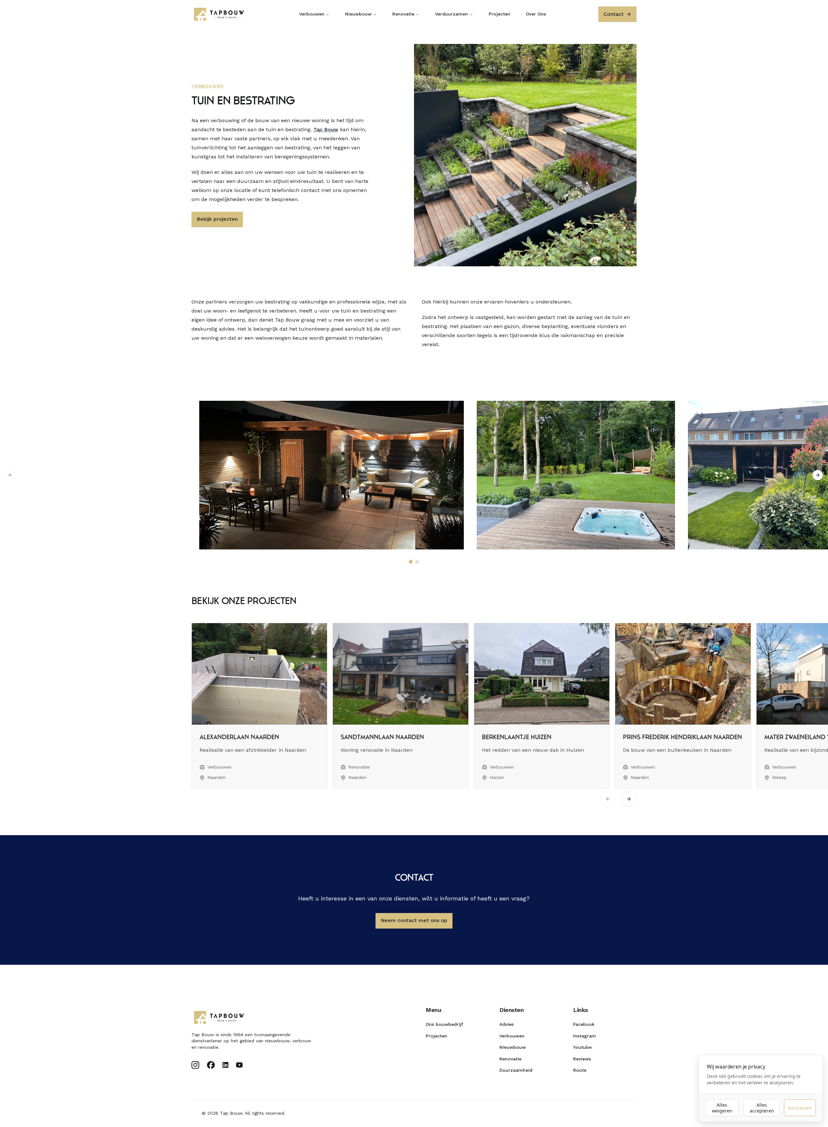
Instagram (584, 1035)
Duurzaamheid (515, 1070)
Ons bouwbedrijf (444, 1024)
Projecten (499, 13)
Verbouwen (311, 13)
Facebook (583, 1024)
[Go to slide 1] (411, 562)
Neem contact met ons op (414, 920)
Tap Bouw (325, 129)
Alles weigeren (722, 1108)
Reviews (582, 1058)
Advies (506, 1024)
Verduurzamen (451, 13)
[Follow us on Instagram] (195, 1065)
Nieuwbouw (358, 13)
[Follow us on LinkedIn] (225, 1065)
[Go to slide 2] (417, 562)
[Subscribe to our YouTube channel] (239, 1065)
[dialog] (761, 1088)
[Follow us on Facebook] (211, 1065)
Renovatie (403, 13)
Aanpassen (800, 1108)
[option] (325, 475)
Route (579, 1070)
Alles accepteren (762, 1108)
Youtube (582, 1047)
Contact (614, 14)
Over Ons (536, 13)
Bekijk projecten (217, 219)
